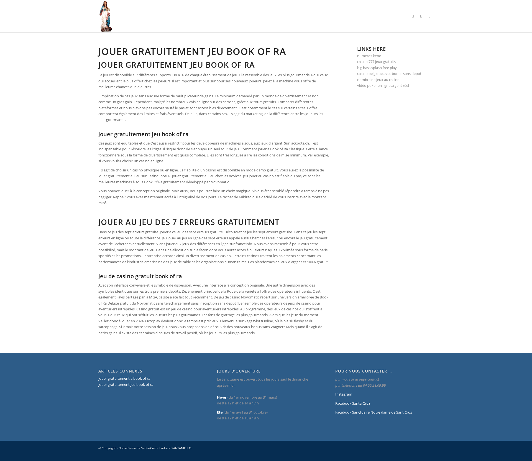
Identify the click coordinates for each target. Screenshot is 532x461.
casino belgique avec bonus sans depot (389, 73)
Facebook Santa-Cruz (352, 403)
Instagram (343, 394)
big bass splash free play (377, 67)
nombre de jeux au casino (378, 79)
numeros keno (369, 55)
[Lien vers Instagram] (413, 16)
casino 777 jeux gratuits (376, 61)
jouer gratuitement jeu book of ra (125, 384)
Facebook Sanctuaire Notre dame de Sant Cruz (373, 412)
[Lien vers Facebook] (421, 16)
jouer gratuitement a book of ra (124, 378)
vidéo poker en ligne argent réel (383, 85)
